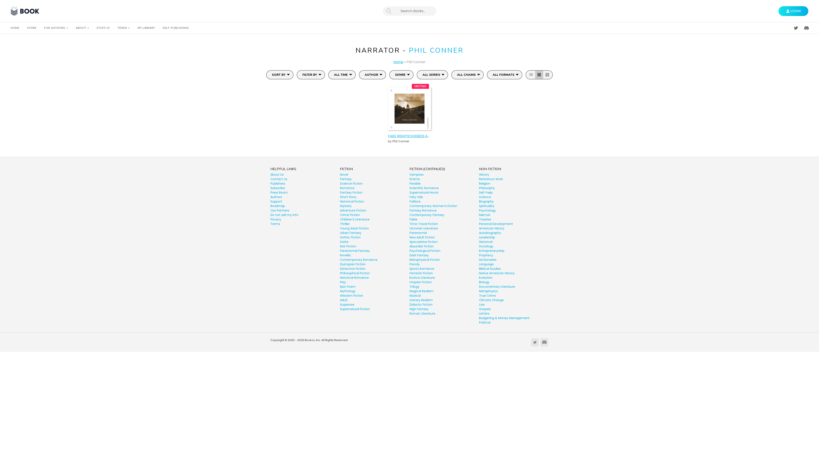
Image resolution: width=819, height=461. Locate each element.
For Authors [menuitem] (54, 28)
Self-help (486, 192)
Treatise (485, 219)
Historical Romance (354, 278)
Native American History (497, 273)
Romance (347, 188)
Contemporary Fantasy (427, 215)
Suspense (347, 304)
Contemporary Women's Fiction (433, 206)
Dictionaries (488, 260)
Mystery (346, 206)
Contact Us (278, 179)
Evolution (485, 278)
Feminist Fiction (421, 273)
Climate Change (491, 300)
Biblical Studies (490, 269)
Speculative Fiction (424, 242)
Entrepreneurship (491, 251)
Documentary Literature (497, 286)
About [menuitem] (81, 28)
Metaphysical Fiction (425, 260)
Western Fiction (351, 295)
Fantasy (346, 179)
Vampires (417, 174)
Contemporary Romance (359, 260)
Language (486, 264)
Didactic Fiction (421, 304)
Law (482, 304)
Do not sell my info (284, 215)
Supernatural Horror (424, 192)
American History (491, 228)
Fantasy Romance (423, 210)
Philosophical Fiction (355, 273)
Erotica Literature (422, 278)
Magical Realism (421, 291)
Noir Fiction (348, 246)
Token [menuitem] (122, 28)
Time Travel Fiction (424, 224)
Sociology (486, 246)
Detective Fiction (352, 269)
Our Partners (279, 210)
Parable (415, 183)
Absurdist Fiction (422, 246)
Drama (415, 179)
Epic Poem (348, 286)
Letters (484, 313)
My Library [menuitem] (146, 28)
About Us (277, 174)
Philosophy (487, 188)
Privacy (275, 219)
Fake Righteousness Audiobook (409, 136)
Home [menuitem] (15, 28)
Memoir (484, 215)
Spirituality (486, 206)
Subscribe (277, 188)
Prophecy (486, 255)
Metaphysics (488, 291)
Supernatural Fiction (355, 309)
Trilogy (414, 286)
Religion (484, 183)
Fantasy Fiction (351, 192)
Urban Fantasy (350, 233)
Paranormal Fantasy (355, 251)
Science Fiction (351, 183)
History (484, 174)
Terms (275, 224)
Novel (344, 174)
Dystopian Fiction (353, 264)
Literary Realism (421, 300)
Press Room (279, 192)
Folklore (415, 201)
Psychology (487, 210)
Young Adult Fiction (354, 228)
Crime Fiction (350, 215)
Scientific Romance (424, 188)
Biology (484, 282)
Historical (485, 242)
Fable (413, 219)
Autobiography (490, 233)
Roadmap (277, 206)
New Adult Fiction (422, 237)
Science (485, 197)
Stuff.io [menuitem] (103, 28)
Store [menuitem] (31, 28)
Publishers (277, 183)
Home (398, 62)
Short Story (348, 197)
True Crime (487, 295)
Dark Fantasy (419, 255)
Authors (276, 197)
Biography (486, 201)
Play (343, 282)
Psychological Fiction (425, 251)
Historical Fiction (352, 201)
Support (276, 201)
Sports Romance (422, 269)
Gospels (485, 309)
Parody (415, 264)
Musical (415, 295)
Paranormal (418, 233)
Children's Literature (355, 219)
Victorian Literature (424, 228)
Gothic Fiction (350, 237)
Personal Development (496, 224)
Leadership (487, 237)
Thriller (345, 224)
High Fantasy (419, 309)
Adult (344, 300)
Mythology (348, 291)
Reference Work (491, 179)
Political (484, 322)
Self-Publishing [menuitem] (176, 28)
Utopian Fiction (421, 282)
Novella (345, 255)
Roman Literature (422, 313)
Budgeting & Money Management (504, 318)
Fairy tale (416, 197)
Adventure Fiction (353, 210)
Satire (344, 242)
